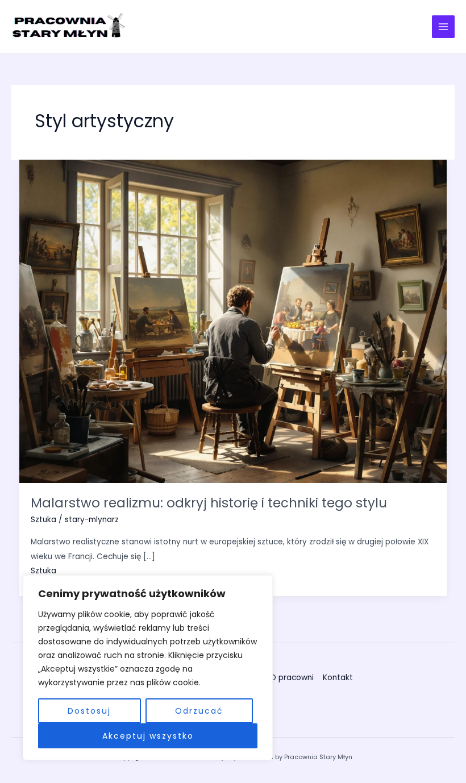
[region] (148, 667)
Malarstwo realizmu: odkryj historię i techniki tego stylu (209, 503)
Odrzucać (199, 711)
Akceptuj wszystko (148, 736)
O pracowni (292, 677)
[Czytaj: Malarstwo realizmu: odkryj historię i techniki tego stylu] (233, 320)
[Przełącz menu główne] (443, 27)
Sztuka (43, 519)
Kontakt (338, 677)
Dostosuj (89, 711)
